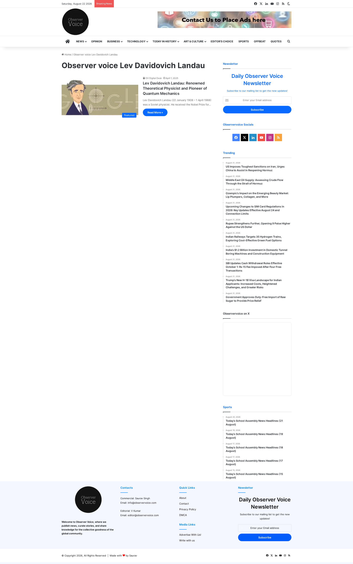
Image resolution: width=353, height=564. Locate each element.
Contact (184, 503)
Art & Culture (194, 41)
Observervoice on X (236, 313)
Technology (136, 41)
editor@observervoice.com (143, 515)
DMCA (183, 515)
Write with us (187, 540)
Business (113, 41)
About (182, 497)
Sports (243, 41)
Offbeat (259, 41)
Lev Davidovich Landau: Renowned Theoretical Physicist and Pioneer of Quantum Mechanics (175, 88)
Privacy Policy (187, 509)
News (80, 41)
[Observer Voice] (75, 22)
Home (67, 54)
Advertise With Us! (190, 534)
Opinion (96, 41)
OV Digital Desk (154, 78)
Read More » (155, 112)
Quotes (276, 41)
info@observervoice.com (142, 502)
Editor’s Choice (222, 41)
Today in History (164, 41)
